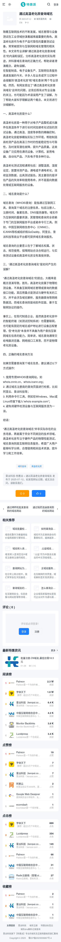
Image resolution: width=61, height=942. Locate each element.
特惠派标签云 (47, 925)
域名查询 (22, 466)
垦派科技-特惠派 (14, 475)
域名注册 (33, 925)
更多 (54, 650)
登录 (56, 4)
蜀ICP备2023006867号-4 (40, 937)
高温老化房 (37, 466)
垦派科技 (22, 925)
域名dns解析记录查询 (30, 929)
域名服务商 (41, 19)
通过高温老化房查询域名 (39, 475)
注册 (37, 631)
